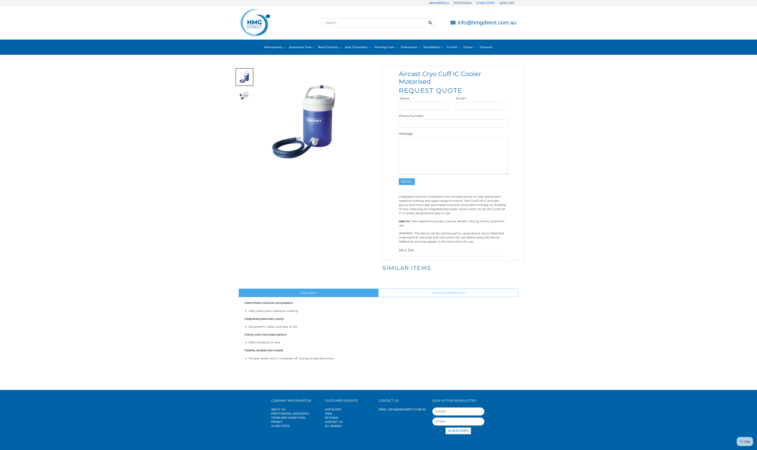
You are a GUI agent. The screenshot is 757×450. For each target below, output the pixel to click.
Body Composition (356, 47)
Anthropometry (273, 47)
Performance (409, 47)
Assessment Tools (300, 47)
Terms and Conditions (288, 417)
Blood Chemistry (328, 47)
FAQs (328, 413)
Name (404, 98)
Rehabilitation (431, 47)
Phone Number (411, 116)
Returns (331, 417)
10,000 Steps (280, 426)
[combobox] (378, 22)
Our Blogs (333, 409)
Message (406, 134)
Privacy (277, 421)
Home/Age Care (384, 47)
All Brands (333, 426)
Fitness (468, 47)
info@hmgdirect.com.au (487, 23)
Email (461, 98)
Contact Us (334, 421)
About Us (278, 409)
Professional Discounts (290, 413)
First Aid (452, 47)
